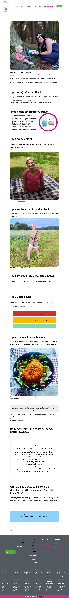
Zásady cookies (44, 549)
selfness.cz (55, 547)
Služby (16, 6)
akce (12, 74)
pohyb (28, 74)
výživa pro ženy (35, 74)
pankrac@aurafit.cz (16, 579)
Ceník (40, 6)
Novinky (22, 6)
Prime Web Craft (40, 596)
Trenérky (34, 6)
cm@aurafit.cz (26, 579)
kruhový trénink (13, 282)
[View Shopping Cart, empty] (64, 6)
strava (30, 74)
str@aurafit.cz (37, 579)
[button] (18, 6)
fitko (18, 74)
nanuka (23, 407)
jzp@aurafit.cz (4, 579)
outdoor (24, 74)
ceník (34, 563)
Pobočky (28, 6)
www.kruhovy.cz (56, 541)
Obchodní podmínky (45, 544)
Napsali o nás (50, 6)
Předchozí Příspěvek (9, 530)
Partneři (42, 551)
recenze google (4, 581)
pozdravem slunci (21, 149)
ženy (46, 74)
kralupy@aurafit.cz (61, 579)
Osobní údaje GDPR (45, 546)
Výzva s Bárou (42, 74)
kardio (21, 74)
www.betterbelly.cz (57, 543)
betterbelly (15, 74)
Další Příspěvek (61, 530)
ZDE (21, 547)
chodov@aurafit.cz (49, 579)
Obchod (44, 6)
